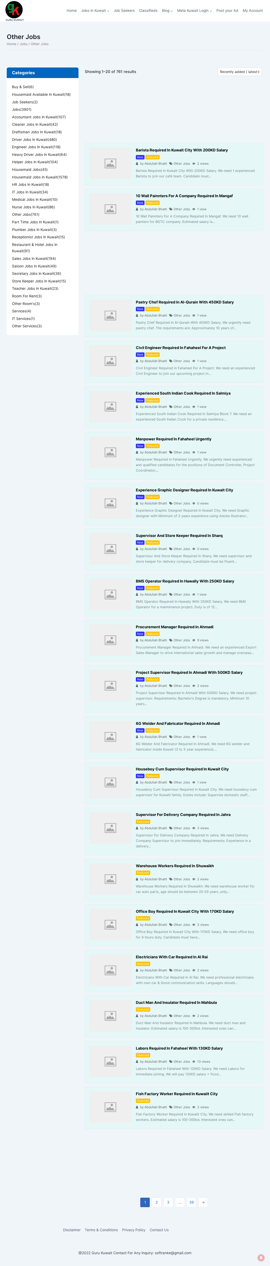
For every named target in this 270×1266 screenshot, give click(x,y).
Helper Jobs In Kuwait (35, 162)
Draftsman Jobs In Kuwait (37, 132)
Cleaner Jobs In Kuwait (35, 124)
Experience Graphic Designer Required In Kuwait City (184, 490)
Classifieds (148, 10)
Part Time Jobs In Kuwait (35, 222)
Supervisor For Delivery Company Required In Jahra (183, 814)
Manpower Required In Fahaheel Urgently (174, 439)
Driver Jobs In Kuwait (34, 140)
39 (191, 1202)
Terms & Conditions (101, 1230)
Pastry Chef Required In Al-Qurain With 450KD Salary (185, 302)
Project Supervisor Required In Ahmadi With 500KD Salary (189, 672)
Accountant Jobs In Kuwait (39, 117)
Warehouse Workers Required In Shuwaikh (175, 866)
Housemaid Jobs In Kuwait (40, 177)
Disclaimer (72, 1230)
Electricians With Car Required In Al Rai (172, 957)
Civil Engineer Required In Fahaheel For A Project (181, 347)
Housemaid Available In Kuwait (41, 94)
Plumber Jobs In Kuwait (34, 230)
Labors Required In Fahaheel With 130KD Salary (179, 1048)
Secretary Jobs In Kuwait (36, 273)
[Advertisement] (174, 111)
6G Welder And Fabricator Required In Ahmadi (178, 723)
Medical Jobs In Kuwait (35, 199)
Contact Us (159, 1230)
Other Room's (26, 304)
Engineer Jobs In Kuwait (36, 147)
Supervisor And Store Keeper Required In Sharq (179, 535)
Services (21, 311)
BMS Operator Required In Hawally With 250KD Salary (185, 581)
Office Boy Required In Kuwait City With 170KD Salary (185, 911)
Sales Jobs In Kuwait (34, 258)
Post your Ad (227, 10)
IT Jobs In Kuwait (30, 192)
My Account (253, 10)
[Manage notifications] (261, 1257)
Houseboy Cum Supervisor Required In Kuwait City (182, 769)
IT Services (23, 319)
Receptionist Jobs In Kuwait (38, 237)
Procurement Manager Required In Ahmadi (174, 627)
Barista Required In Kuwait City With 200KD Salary (182, 150)
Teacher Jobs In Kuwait (35, 288)
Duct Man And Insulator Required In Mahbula (176, 1002)
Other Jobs (182, 164)
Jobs (23, 44)
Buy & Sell (23, 87)
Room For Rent (27, 296)
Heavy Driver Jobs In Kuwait (39, 154)
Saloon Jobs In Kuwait (34, 266)
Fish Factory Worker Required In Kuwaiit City (177, 1094)
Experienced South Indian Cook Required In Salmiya (183, 393)
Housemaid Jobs (30, 169)
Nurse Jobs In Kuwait (33, 207)
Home (72, 10)
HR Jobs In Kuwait (30, 184)
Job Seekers (124, 10)
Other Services (27, 326)
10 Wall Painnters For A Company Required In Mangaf (184, 196)
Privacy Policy (133, 1230)
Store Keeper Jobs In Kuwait (39, 281)
